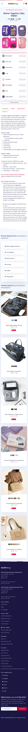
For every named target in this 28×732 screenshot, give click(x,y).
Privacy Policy (4, 663)
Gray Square (9, 67)
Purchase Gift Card (6, 630)
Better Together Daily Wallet (14, 14)
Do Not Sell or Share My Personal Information (13, 669)
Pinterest (6, 681)
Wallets (8, 270)
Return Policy (4, 653)
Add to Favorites (14, 102)
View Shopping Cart (6, 616)
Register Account (5, 618)
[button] (14, 37)
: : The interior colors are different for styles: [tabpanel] (14, 168)
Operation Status (6, 644)
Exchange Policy (5, 655)
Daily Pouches (10, 258)
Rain (7, 91)
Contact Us (4, 604)
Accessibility (4, 609)
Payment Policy (5, 661)
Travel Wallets (10, 252)
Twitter (5, 684)
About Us (3, 639)
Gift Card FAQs (5, 632)
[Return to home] (13, 3)
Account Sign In (5, 621)
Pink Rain (8, 79)
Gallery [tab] (13, 108)
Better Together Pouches (13, 246)
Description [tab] (5, 108)
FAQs (2, 607)
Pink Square (9, 85)
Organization (9, 276)
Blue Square (9, 56)
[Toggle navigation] (2, 3)
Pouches (8, 264)
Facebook (6, 675)
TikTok (5, 691)
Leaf (7, 73)
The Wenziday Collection (14, 10)
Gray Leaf (8, 61)
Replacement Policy (6, 658)
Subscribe (23, 709)
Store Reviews (5, 641)
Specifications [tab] (21, 108)
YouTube (5, 688)
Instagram (6, 678)
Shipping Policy (5, 650)
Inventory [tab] (4, 111)
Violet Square (9, 96)
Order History (4, 624)
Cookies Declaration (6, 666)
